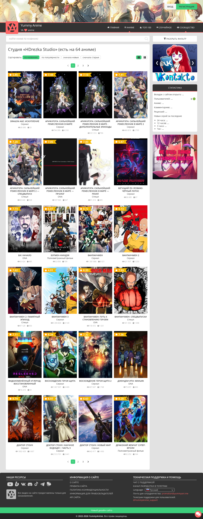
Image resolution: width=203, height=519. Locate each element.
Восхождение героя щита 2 (95, 380)
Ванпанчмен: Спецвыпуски (131, 316)
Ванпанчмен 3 (60, 316)
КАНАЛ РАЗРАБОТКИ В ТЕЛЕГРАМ (150, 486)
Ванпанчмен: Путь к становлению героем (95, 318)
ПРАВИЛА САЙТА (78, 486)
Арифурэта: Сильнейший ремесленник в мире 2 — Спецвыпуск (25, 191)
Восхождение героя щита (60, 380)
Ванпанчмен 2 (130, 255)
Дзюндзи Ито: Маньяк (131, 380)
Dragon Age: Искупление (24, 121)
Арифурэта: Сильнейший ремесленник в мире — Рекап (95, 191)
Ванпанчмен (95, 255)
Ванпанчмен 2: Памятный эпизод (25, 318)
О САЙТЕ (74, 482)
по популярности (50, 57)
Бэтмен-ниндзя (60, 255)
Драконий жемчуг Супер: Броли (130, 446)
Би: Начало (24, 255)
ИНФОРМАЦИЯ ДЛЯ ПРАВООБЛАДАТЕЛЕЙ (91, 493)
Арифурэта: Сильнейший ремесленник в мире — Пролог (60, 191)
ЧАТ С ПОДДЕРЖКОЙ (144, 482)
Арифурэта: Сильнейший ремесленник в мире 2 (130, 122)
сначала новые (71, 57)
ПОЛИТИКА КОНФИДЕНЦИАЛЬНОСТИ (89, 489)
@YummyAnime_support (145, 500)
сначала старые (91, 57)
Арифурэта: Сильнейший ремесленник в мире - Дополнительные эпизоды (95, 124)
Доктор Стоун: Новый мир (95, 445)
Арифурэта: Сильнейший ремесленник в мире (60, 122)
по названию (31, 57)
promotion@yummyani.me (175, 493)
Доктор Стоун (25, 445)
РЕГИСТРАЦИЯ (186, 6)
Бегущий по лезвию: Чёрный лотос (130, 189)
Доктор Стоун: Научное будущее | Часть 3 (60, 446)
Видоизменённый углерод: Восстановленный (24, 382)
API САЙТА (75, 497)
